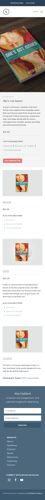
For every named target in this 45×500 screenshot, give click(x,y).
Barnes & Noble (24, 145)
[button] (38, 11)
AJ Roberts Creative (34, 493)
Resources (12, 457)
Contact (11, 465)
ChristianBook (12, 150)
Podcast (11, 449)
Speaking (12, 445)
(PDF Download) (21, 378)
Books (10, 453)
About (10, 441)
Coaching (12, 461)
